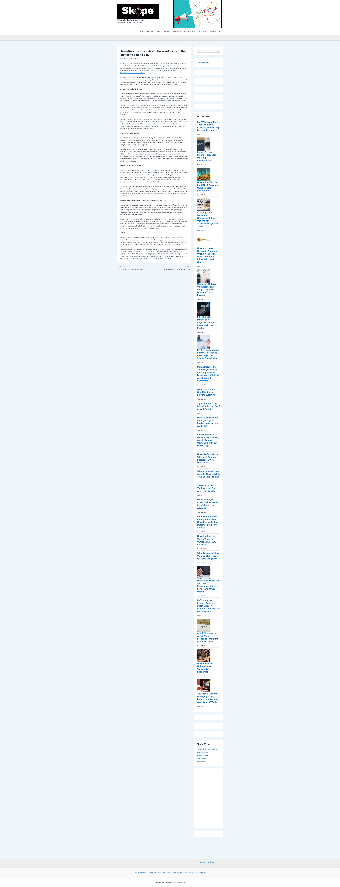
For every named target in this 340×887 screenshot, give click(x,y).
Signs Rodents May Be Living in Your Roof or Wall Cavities (208, 406)
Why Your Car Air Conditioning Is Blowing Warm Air (206, 392)
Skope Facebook (202, 752)
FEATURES (143, 873)
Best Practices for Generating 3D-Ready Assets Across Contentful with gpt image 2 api (208, 440)
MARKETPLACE (177, 873)
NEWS (151, 873)
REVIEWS (157, 873)
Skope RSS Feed (202, 755)
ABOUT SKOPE (188, 873)
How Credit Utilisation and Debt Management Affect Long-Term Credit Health (208, 586)
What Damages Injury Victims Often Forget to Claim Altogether (208, 556)
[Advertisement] (210, 797)
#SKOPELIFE (166, 873)
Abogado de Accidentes (207, 862)
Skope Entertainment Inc (130, 20)
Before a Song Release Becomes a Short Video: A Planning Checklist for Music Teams (208, 606)
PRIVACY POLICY (200, 873)
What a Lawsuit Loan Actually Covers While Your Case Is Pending (208, 474)
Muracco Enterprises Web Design (208, 749)
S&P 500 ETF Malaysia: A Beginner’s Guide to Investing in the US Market (207, 322)
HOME (137, 873)
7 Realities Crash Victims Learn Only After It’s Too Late (207, 488)
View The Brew (202, 762)
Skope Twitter (201, 758)
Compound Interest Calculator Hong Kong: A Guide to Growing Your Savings (207, 289)
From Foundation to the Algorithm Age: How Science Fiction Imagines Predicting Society (207, 522)
